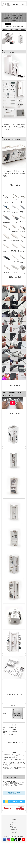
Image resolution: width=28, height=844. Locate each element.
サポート (14, 819)
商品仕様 (5, 29)
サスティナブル (14, 831)
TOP (6, 26)
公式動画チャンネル (14, 824)
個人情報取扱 (14, 829)
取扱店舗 (14, 832)
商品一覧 (22, 4)
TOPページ (15, 4)
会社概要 (14, 827)
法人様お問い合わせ (14, 826)
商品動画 (23, 29)
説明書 (16, 29)
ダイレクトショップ (14, 821)
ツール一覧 (11, 29)
